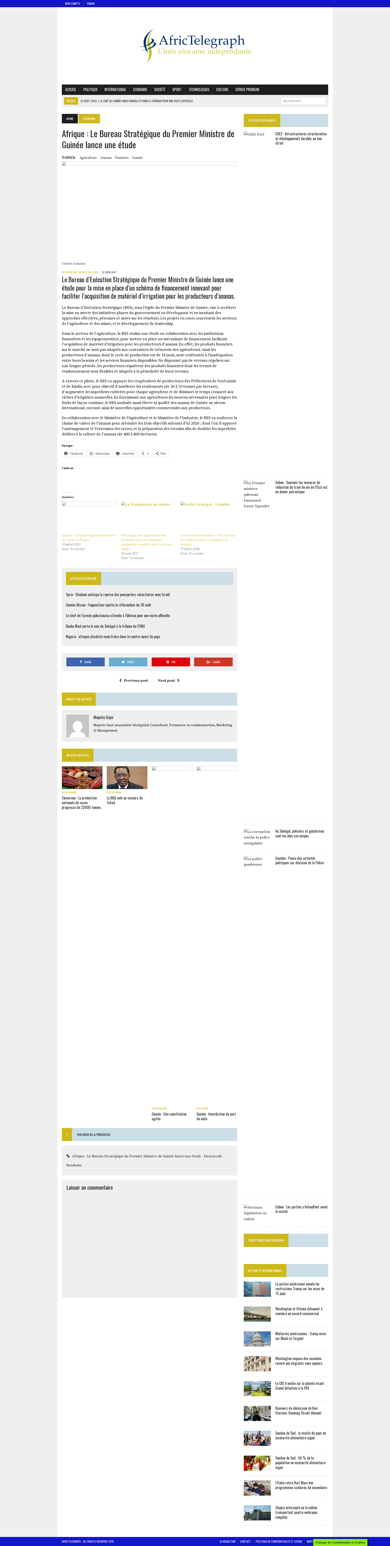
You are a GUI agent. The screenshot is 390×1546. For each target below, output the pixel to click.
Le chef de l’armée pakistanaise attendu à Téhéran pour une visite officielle (118, 615)
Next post (166, 680)
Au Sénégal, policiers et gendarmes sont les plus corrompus (299, 833)
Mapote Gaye (89, 272)
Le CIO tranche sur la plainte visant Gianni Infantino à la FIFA (299, 1386)
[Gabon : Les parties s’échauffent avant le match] (257, 1218)
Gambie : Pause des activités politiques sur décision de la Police (299, 860)
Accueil (70, 89)
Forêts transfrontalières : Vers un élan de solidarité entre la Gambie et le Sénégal (208, 539)
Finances (122, 157)
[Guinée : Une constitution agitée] (172, 1102)
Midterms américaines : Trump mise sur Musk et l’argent (300, 1336)
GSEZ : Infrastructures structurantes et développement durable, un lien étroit (301, 138)
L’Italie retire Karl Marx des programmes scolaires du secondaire (301, 1485)
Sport (177, 89)
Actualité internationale (265, 1270)
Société (159, 89)
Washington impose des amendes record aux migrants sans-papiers (299, 1361)
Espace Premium (247, 89)
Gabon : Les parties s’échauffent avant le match (301, 1209)
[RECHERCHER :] (303, 100)
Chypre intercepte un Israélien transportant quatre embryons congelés (296, 1512)
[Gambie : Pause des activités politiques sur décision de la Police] (257, 1191)
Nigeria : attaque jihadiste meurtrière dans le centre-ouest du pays (113, 636)
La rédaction (227, 1541)
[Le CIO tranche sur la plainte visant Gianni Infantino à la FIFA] (257, 1393)
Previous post (136, 680)
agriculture (88, 157)
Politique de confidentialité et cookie (279, 1541)
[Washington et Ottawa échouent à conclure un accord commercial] (257, 1318)
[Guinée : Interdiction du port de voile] (217, 1102)
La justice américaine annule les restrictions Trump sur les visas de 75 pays (299, 1288)
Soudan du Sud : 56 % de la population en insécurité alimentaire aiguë (300, 1462)
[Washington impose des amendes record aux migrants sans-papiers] (257, 1368)
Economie (140, 89)
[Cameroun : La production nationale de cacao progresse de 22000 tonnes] (82, 786)
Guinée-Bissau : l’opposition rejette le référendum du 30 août (108, 605)
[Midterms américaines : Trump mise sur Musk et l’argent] (257, 1343)
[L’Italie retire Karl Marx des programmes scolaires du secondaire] (257, 1492)
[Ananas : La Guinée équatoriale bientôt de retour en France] (89, 517)
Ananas (106, 157)
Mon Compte (72, 3)
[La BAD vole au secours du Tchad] (127, 785)
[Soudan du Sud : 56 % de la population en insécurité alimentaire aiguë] (257, 1467)
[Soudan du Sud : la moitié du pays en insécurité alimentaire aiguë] (257, 1442)
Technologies (199, 89)
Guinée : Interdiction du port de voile (216, 1116)
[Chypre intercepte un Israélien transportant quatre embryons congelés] (257, 1517)
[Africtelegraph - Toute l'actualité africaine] (195, 46)
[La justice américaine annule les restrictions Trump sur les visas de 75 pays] (257, 1293)
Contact (245, 1541)
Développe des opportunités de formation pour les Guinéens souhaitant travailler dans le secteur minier (146, 542)
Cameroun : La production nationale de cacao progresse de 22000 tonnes (81, 802)
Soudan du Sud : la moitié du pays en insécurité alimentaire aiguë (300, 1435)
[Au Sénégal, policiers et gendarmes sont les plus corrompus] (257, 843)
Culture (222, 89)
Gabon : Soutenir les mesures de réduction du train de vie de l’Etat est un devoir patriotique (301, 487)
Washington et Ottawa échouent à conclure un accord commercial (298, 1311)
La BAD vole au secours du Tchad (125, 800)
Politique (90, 89)
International (115, 89)
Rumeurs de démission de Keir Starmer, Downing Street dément (298, 1410)
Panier (91, 3)
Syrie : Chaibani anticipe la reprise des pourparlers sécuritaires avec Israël (118, 594)
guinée (137, 157)
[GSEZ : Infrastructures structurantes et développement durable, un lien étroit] (257, 467)
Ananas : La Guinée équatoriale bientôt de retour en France (89, 537)
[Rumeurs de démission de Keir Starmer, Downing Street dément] (257, 1418)
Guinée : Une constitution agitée (169, 1116)
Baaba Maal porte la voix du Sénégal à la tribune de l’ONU (105, 626)
